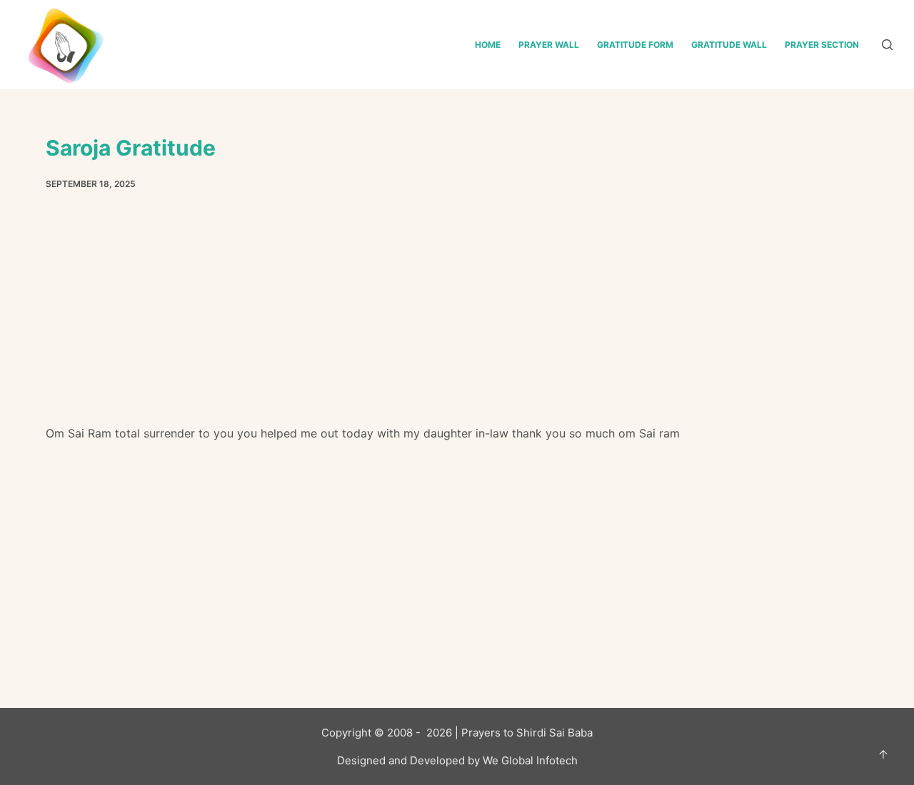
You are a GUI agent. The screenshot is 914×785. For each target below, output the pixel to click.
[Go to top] (883, 754)
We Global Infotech (530, 760)
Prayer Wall (548, 44)
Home (488, 44)
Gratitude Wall (729, 44)
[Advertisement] (457, 318)
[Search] (887, 44)
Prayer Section (822, 44)
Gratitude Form (635, 44)
